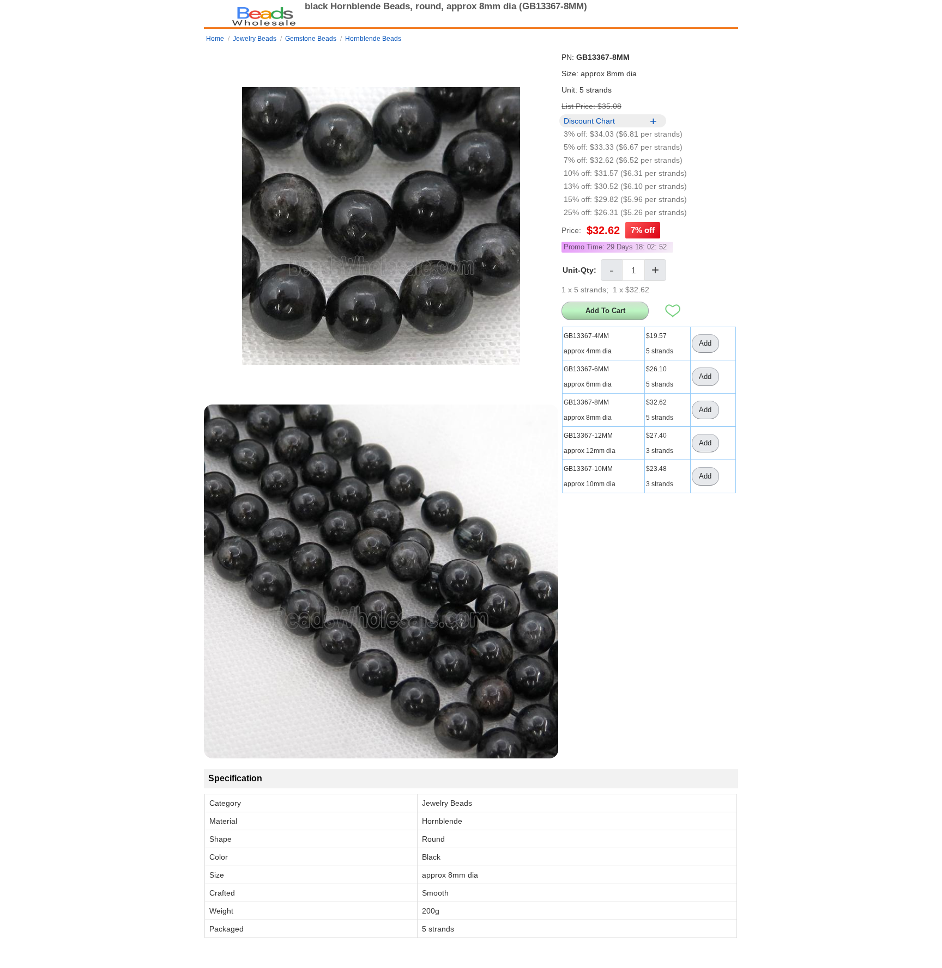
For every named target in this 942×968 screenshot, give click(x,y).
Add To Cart (605, 311)
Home (215, 38)
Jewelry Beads (254, 38)
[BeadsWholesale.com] (264, 13)
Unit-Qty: (579, 270)
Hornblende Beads (373, 38)
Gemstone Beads (310, 38)
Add (705, 343)
